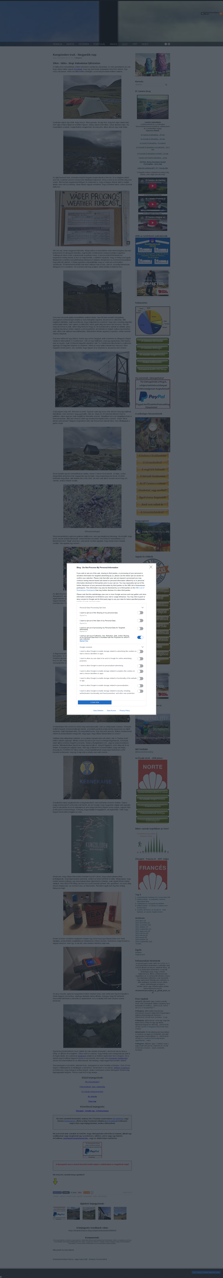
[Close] (151, 568)
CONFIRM (94, 702)
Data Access (111, 710)
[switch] (140, 612)
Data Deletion (98, 710)
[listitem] (111, 607)
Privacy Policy (125, 710)
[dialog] (111, 639)
